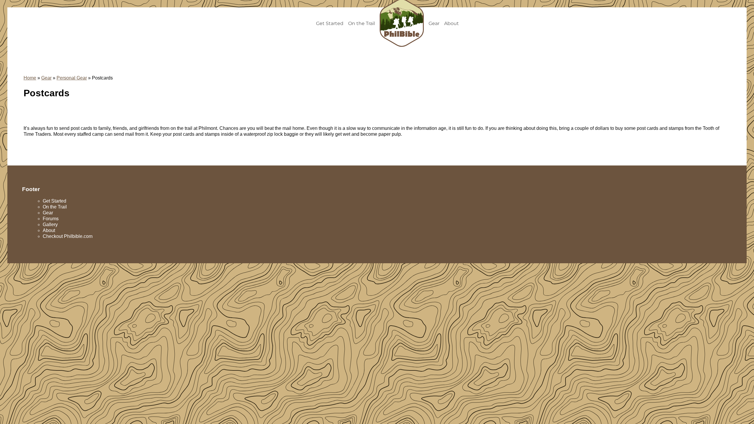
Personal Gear (72, 77)
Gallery (50, 224)
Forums (51, 218)
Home (30, 77)
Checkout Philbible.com (67, 236)
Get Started (329, 23)
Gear (434, 23)
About (451, 23)
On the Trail (361, 23)
